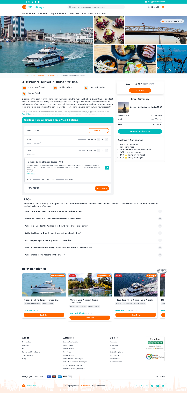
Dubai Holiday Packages (73, 358)
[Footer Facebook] (136, 385)
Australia (113, 342)
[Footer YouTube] (157, 385)
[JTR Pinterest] (32, 2)
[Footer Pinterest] (152, 385)
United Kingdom (116, 352)
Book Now (140, 90)
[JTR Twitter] (26, 2)
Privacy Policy (27, 355)
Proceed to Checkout (140, 131)
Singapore (114, 345)
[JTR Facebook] (23, 2)
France (112, 348)
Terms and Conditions (31, 352)
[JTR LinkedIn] (39, 2)
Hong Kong (114, 355)
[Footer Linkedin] (163, 385)
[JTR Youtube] (35, 2)
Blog (24, 358)
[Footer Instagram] (147, 385)
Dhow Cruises (68, 348)
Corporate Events (58, 13)
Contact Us (100, 13)
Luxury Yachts (68, 355)
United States (115, 358)
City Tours (67, 352)
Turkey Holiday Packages (73, 365)
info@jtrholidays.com (156, 2)
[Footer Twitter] (141, 385)
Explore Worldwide (70, 342)
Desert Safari (68, 345)
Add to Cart (102, 188)
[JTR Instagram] (29, 2)
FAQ (23, 348)
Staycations (87, 13)
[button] (154, 7)
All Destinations (116, 362)
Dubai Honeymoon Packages (75, 362)
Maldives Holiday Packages (74, 368)
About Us (25, 345)
